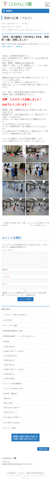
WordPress (18, 475)
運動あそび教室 (8, 403)
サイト (5, 284)
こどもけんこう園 (22, 473)
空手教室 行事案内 (9, 378)
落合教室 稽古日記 (9, 365)
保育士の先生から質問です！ (12, 407)
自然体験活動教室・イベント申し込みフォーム (19, 336)
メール (6, 277)
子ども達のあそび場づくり (12, 417)
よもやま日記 (7, 320)
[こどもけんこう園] (17, 4)
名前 (5, 270)
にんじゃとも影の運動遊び (12, 384)
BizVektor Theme (30, 475)
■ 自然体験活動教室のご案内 (13, 331)
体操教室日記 (7, 398)
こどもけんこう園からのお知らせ (14, 315)
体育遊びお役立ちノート (11, 412)
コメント (7, 250)
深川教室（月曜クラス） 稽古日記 (14, 351)
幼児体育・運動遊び (10, 393)
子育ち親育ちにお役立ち (11, 423)
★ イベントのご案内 (10, 325)
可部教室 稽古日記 (9, 360)
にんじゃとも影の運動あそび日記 (13, 388)
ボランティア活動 (9, 428)
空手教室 (6, 342)
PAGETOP (43, 449)
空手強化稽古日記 (9, 374)
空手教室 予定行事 (9, 346)
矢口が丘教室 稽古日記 (10, 355)
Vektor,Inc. (42, 475)
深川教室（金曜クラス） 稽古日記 (14, 369)
